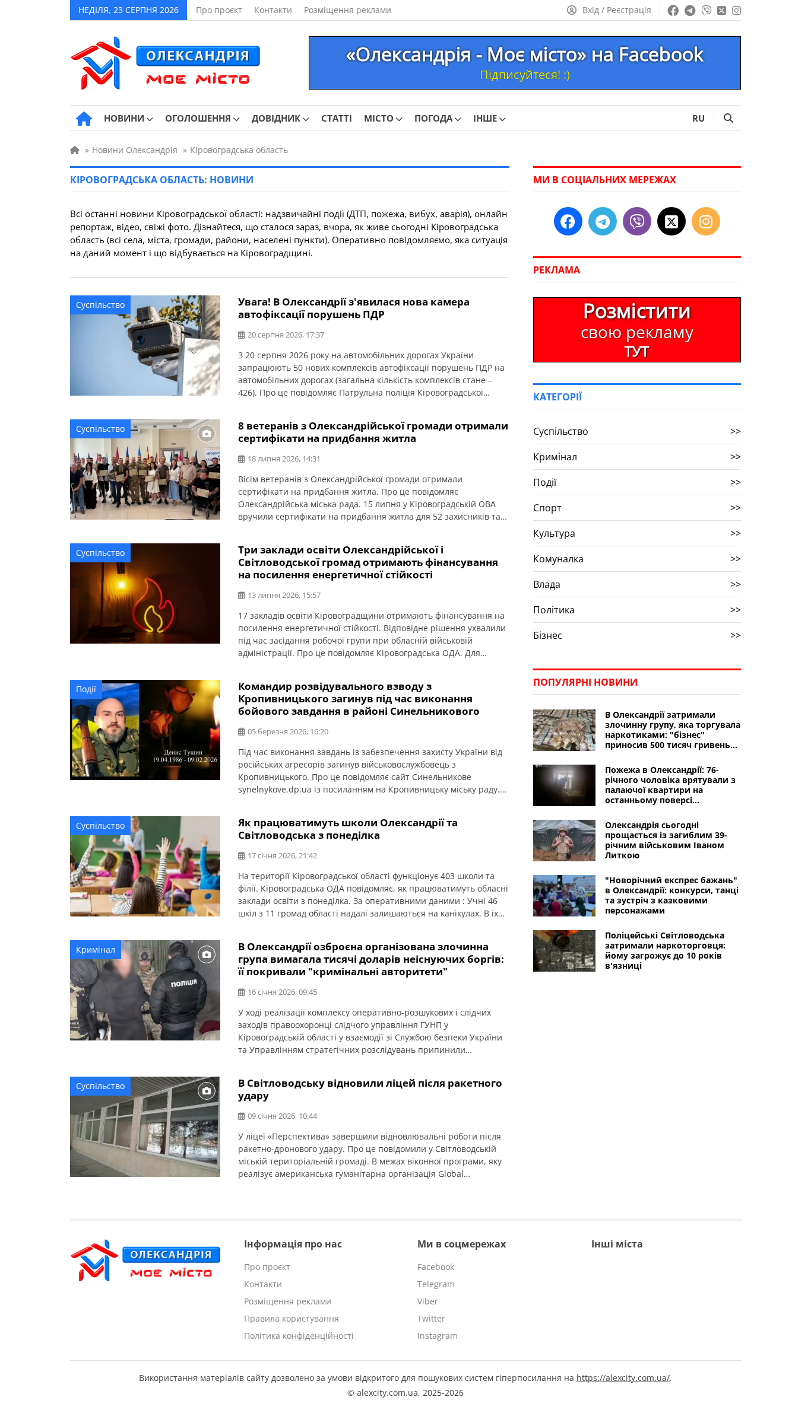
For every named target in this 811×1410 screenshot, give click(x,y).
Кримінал (95, 949)
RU (698, 118)
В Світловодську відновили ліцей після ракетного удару (370, 1089)
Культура (637, 533)
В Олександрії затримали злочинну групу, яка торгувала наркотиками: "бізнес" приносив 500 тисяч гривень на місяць (672, 729)
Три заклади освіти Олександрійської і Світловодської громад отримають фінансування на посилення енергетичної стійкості (368, 562)
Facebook (435, 1266)
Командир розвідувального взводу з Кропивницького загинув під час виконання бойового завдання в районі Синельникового (359, 698)
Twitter (431, 1318)
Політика (637, 609)
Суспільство (100, 304)
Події (86, 689)
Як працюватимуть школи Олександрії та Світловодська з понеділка (348, 829)
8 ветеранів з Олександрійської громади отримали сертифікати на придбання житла (373, 432)
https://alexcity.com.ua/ (623, 1377)
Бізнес (637, 635)
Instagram (437, 1335)
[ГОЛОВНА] (84, 119)
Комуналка (637, 558)
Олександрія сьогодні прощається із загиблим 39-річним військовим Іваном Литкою (666, 840)
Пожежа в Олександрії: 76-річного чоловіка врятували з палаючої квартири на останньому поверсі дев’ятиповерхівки (670, 785)
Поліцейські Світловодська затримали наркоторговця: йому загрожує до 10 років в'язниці (665, 950)
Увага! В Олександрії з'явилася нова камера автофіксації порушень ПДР (354, 308)
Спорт (637, 507)
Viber (427, 1301)
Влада (637, 584)
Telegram (436, 1284)
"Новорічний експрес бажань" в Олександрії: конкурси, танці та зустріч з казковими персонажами (672, 895)
